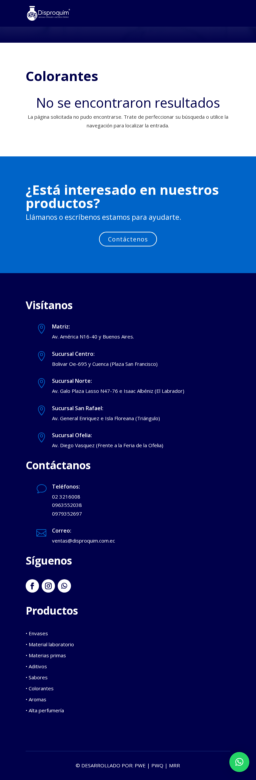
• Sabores (37, 677)
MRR (174, 765)
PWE (140, 765)
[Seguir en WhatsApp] (64, 586)
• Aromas (36, 699)
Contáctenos (128, 239)
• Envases (37, 633)
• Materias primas (46, 655)
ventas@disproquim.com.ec (83, 540)
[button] (239, 762)
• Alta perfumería (45, 710)
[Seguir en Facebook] (32, 586)
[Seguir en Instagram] (48, 586)
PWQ (157, 765)
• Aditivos (36, 666)
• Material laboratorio (50, 644)
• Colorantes (40, 688)
